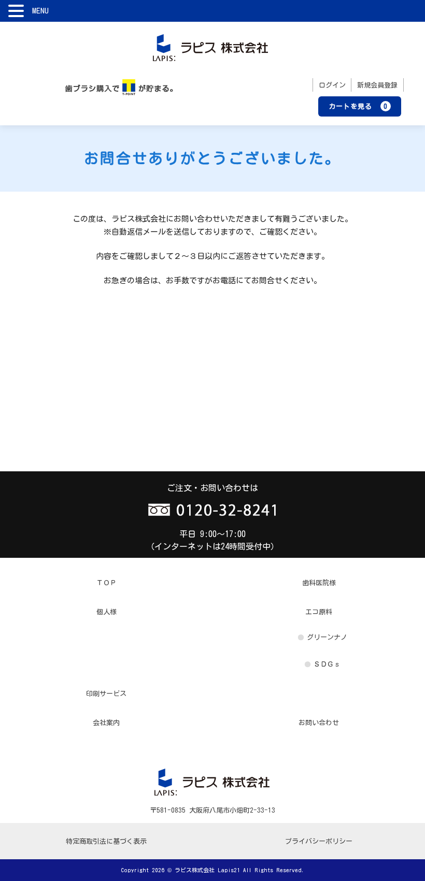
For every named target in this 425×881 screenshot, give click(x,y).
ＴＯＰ (106, 583)
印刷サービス (106, 693)
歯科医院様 (319, 583)
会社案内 (106, 722)
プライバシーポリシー (318, 841)
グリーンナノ (327, 637)
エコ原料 (318, 612)
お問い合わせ (319, 722)
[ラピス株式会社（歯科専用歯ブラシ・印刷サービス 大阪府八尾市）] (210, 46)
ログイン (332, 85)
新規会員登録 (377, 85)
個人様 (106, 612)
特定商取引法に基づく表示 (106, 841)
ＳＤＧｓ (327, 664)
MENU (40, 11)
